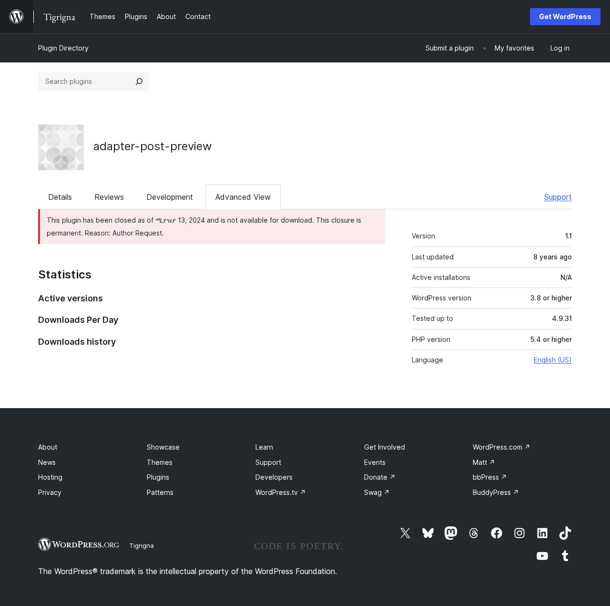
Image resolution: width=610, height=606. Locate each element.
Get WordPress (565, 16)
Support (558, 197)
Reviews (109, 197)
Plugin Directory (63, 48)
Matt (484, 462)
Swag (377, 492)
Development (169, 197)
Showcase (163, 447)
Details (60, 197)
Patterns (160, 492)
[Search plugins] (139, 81)
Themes (160, 462)
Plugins (158, 477)
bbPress (490, 477)
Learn (264, 447)
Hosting (50, 477)
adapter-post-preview (152, 146)
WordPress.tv (280, 492)
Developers (274, 477)
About (47, 447)
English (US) (553, 360)
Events (375, 462)
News (47, 462)
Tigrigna (141, 545)
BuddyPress (496, 492)
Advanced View (243, 197)
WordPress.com (501, 447)
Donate (380, 477)
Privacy (49, 492)
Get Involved (384, 447)
